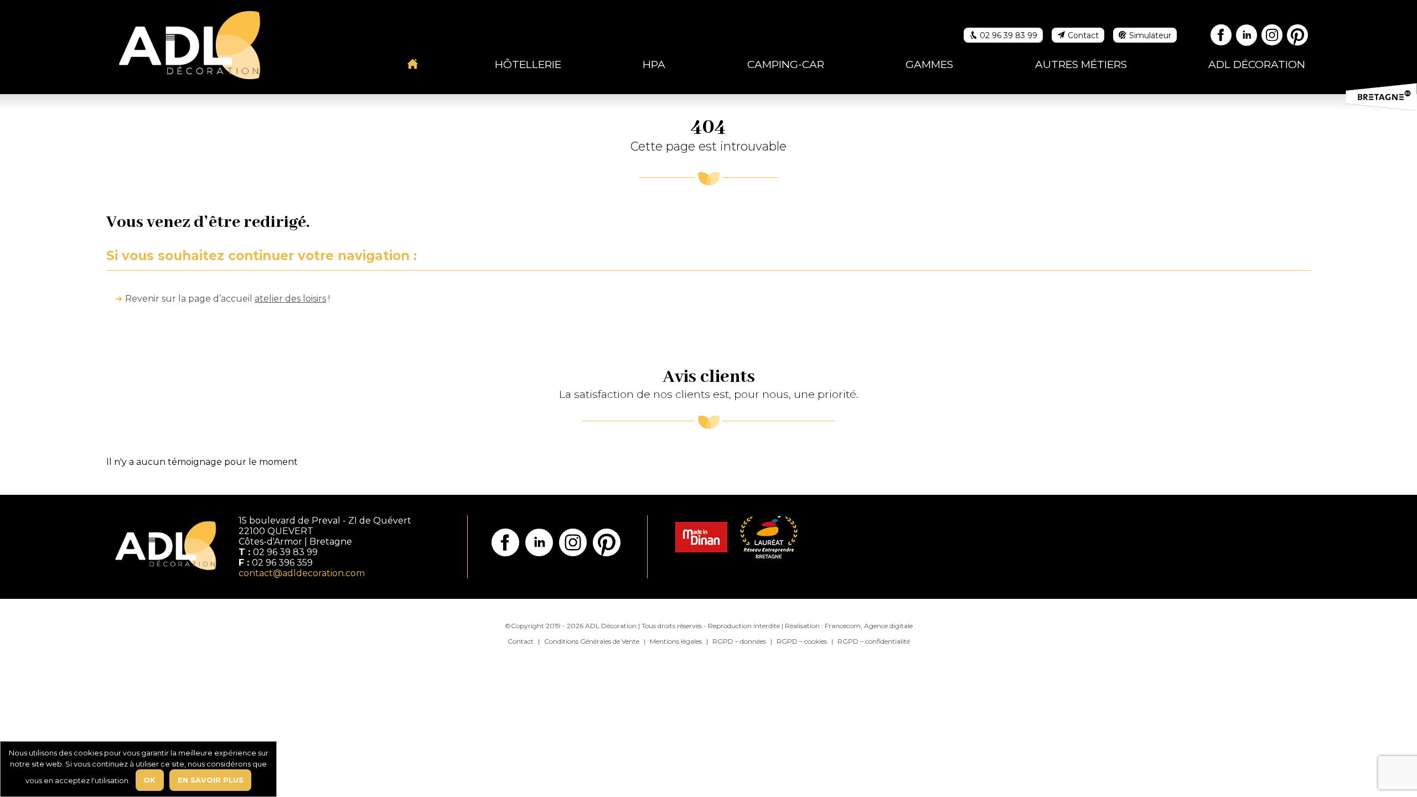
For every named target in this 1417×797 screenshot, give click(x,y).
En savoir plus (211, 779)
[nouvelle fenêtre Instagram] (1272, 37)
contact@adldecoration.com (302, 573)
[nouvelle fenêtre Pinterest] (1298, 37)
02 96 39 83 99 (285, 552)
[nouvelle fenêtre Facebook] (1222, 37)
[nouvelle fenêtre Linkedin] (1247, 37)
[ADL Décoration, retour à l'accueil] (189, 44)
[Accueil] (412, 63)
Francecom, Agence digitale (869, 626)
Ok (149, 779)
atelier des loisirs (290, 298)
